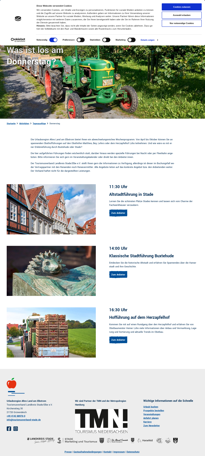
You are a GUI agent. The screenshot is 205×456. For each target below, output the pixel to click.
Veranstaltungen (151, 414)
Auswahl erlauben (181, 15)
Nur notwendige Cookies (182, 23)
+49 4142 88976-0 (16, 416)
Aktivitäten (24, 123)
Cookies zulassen (181, 7)
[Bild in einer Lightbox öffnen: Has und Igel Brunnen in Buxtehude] (51, 271)
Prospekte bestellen (153, 410)
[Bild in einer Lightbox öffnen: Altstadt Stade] (51, 209)
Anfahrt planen (151, 418)
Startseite (11, 123)
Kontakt (107, 451)
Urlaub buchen (150, 406)
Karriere (147, 422)
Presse (68, 451)
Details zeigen (148, 40)
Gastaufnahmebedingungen (87, 451)
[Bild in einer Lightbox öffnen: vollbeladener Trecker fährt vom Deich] (51, 332)
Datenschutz (133, 451)
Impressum (119, 451)
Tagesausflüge (39, 123)
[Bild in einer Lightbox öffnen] (101, 421)
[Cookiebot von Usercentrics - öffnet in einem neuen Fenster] (18, 40)
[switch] (81, 40)
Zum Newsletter (151, 425)
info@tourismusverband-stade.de (24, 419)
